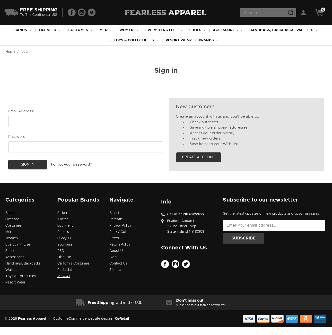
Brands (207, 40)
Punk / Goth (118, 232)
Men (104, 30)
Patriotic (115, 219)
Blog (113, 257)
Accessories (226, 30)
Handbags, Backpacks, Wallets (282, 30)
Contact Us (118, 263)
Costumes (78, 30)
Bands (21, 30)
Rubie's (63, 232)
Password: (17, 137)
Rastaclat (64, 270)
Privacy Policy (120, 225)
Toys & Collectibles (134, 40)
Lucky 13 (64, 238)
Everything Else (162, 30)
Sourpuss (64, 244)
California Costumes (73, 263)
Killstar (62, 219)
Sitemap (115, 270)
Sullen (62, 213)
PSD (60, 251)
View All (63, 276)
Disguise (64, 257)
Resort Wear (179, 40)
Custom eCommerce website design (82, 318)
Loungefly (65, 225)
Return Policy (119, 244)
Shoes (195, 30)
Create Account (198, 157)
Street (114, 238)
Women (127, 30)
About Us (116, 251)
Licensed (48, 30)
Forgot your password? (71, 164)
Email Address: (21, 111)
